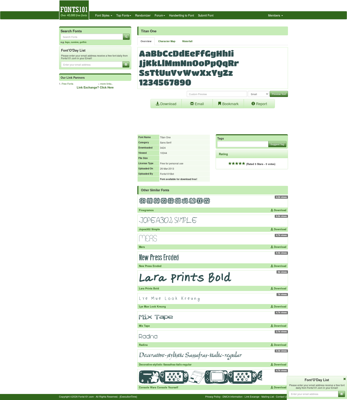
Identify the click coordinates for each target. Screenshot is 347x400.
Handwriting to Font (181, 15)
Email (199, 103)
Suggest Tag (277, 144)
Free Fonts (67, 83)
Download (167, 103)
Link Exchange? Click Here (95, 87)
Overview (146, 41)
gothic (83, 42)
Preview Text (279, 94)
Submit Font (205, 15)
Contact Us (282, 396)
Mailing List (267, 396)
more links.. (106, 83)
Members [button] (274, 15)
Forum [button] (159, 15)
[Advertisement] (212, 119)
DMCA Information (232, 396)
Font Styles (102, 15)
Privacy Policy (212, 396)
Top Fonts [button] (122, 15)
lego (67, 42)
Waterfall (187, 41)
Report (261, 103)
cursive (75, 42)
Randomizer (143, 15)
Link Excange (252, 396)
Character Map (166, 41)
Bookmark (230, 103)
